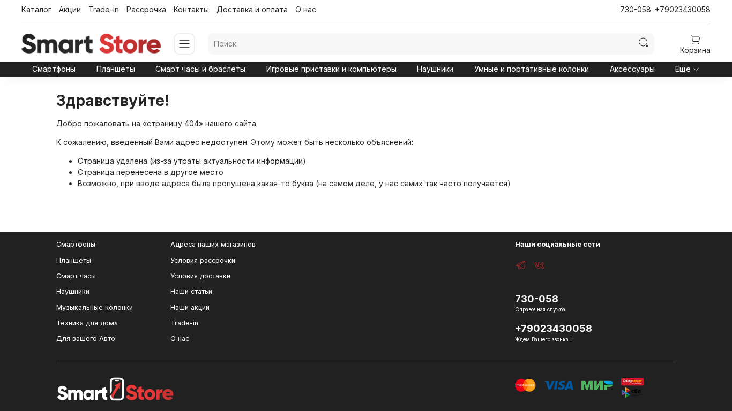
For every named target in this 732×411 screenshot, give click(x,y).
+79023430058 (683, 9)
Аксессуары (632, 68)
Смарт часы (76, 276)
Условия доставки (200, 276)
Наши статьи (191, 291)
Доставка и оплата (252, 9)
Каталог (36, 9)
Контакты (191, 9)
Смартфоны (54, 68)
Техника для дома (87, 323)
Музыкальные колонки (94, 307)
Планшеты (115, 68)
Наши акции (190, 307)
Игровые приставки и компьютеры (331, 68)
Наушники (435, 68)
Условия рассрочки (202, 260)
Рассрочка (146, 9)
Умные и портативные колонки (531, 68)
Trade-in (103, 9)
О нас (305, 9)
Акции (70, 9)
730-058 (635, 9)
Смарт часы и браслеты (200, 68)
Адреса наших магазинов (213, 244)
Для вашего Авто (85, 338)
